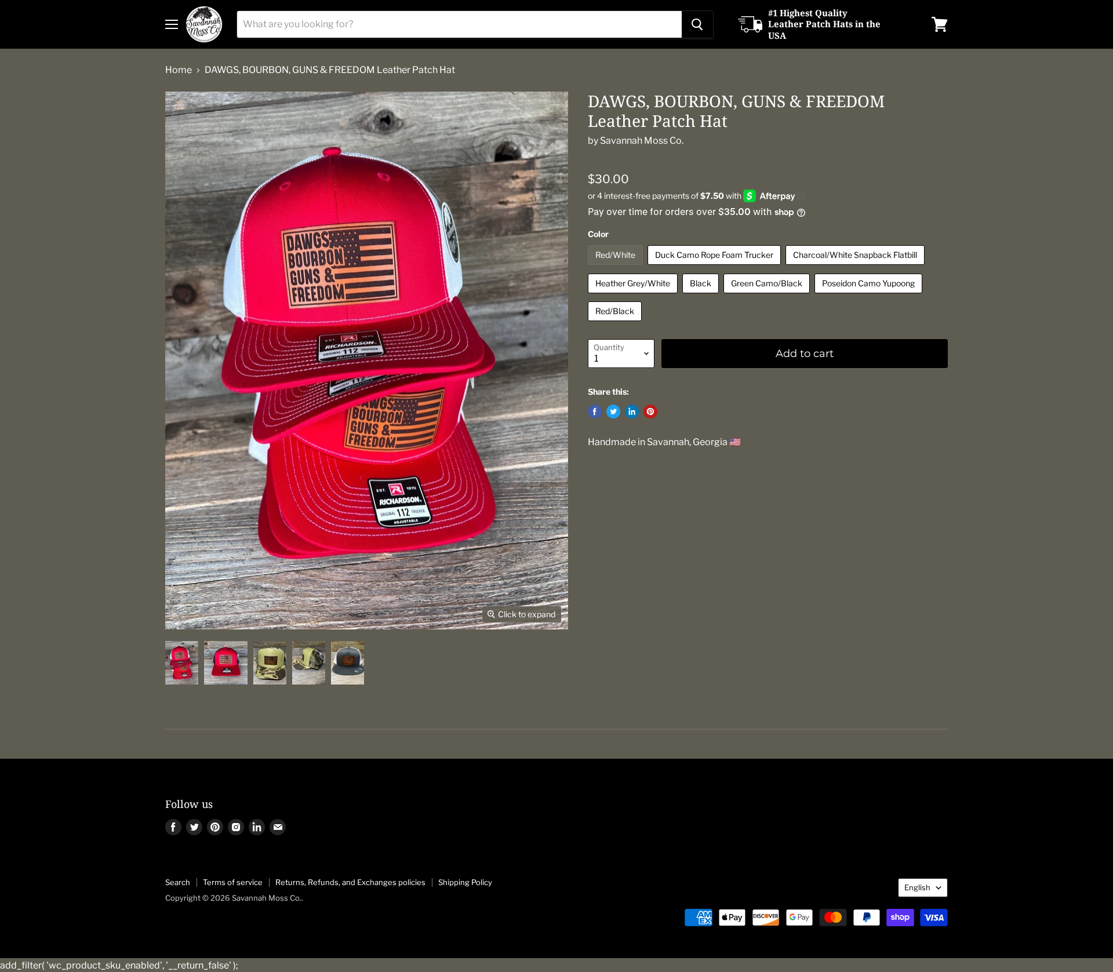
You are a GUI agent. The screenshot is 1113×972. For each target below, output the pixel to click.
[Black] (702, 295)
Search (177, 882)
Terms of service (233, 882)
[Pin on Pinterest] (650, 411)
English (917, 887)
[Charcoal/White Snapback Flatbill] (856, 267)
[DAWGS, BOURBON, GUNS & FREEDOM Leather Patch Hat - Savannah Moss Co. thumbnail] (181, 663)
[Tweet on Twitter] (613, 411)
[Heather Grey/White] (634, 295)
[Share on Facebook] (595, 411)
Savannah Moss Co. (641, 140)
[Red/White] (617, 267)
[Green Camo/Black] (768, 295)
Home (178, 70)
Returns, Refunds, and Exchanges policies (350, 882)
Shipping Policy (465, 882)
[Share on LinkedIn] (632, 411)
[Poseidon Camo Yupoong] (869, 295)
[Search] (697, 24)
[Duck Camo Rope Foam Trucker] (716, 267)
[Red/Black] (616, 323)
